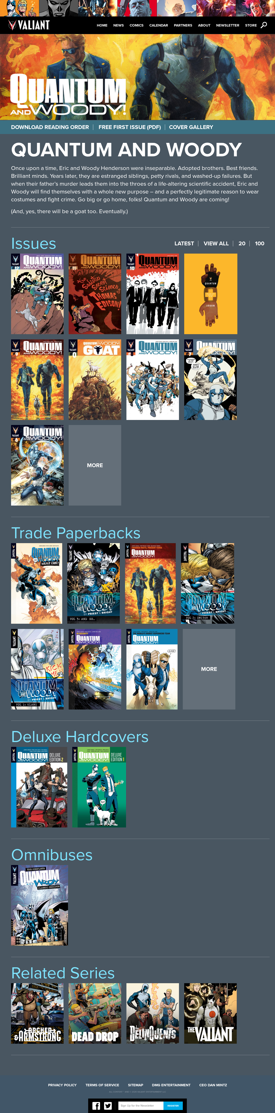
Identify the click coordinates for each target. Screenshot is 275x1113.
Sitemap (135, 1085)
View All (216, 243)
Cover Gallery (191, 127)
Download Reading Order (50, 127)
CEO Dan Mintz (213, 1085)
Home (102, 25)
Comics (137, 25)
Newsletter (227, 25)
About (204, 25)
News (118, 25)
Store (251, 25)
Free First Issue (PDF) (130, 127)
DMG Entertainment (171, 1085)
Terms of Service (102, 1085)
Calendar (158, 25)
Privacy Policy (62, 1085)
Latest (184, 243)
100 (259, 243)
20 (242, 243)
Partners (183, 25)
